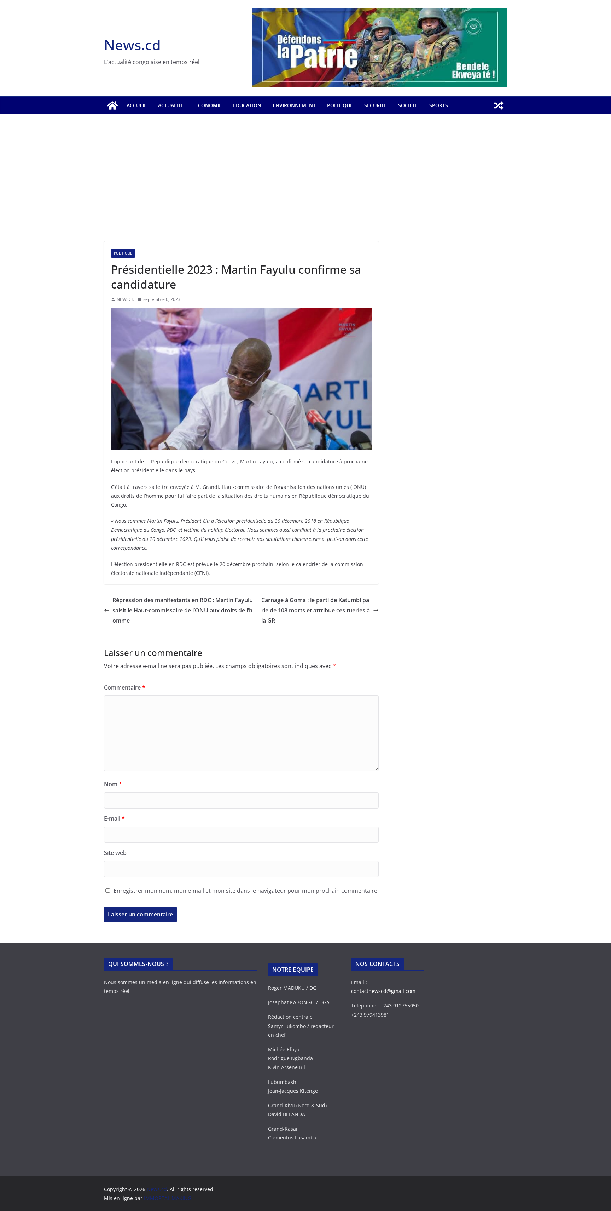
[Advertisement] (305, 188)
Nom (113, 784)
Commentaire (124, 687)
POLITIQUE (340, 105)
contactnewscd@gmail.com (383, 991)
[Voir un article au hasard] (498, 105)
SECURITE (375, 105)
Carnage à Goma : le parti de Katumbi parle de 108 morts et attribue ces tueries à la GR (315, 610)
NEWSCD (126, 299)
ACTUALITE (171, 105)
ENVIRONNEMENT (294, 105)
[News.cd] (112, 105)
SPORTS (438, 105)
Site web (115, 853)
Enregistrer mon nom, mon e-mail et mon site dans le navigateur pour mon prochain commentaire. (246, 891)
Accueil (137, 105)
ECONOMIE (208, 105)
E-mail (114, 818)
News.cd (132, 45)
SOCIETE (408, 105)
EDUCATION (247, 105)
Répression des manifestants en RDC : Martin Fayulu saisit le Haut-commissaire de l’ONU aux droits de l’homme (182, 610)
